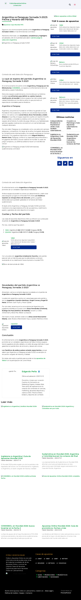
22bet (61, 43)
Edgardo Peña (29, 371)
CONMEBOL (16, 88)
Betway (65, 558)
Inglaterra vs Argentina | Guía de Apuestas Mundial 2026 (56, 137)
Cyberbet (8, 232)
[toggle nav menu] (75, 4)
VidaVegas (62, 563)
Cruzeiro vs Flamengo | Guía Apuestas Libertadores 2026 (73, 125)
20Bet (61, 80)
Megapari (41, 563)
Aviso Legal (49, 591)
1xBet (7, 230)
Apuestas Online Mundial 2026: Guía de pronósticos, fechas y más (60, 527)
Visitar (16, 247)
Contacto (29, 593)
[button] (69, 4)
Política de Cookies (11, 593)
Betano (62, 62)
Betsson (62, 97)
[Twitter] (65, 163)
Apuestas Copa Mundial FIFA (13, 25)
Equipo (21, 593)
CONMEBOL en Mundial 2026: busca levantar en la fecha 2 (56, 150)
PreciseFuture (66, 593)
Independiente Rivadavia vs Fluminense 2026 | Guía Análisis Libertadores (56, 125)
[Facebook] (59, 163)
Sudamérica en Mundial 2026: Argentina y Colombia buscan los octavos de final (73, 139)
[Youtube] (70, 163)
